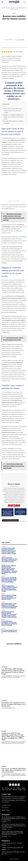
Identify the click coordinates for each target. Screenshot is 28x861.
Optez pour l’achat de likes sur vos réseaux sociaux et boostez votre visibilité (13, 110)
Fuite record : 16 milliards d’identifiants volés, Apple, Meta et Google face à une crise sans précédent (9, 580)
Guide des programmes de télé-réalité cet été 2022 (13, 852)
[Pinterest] (13, 43)
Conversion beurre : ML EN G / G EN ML (11, 843)
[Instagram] (13, 785)
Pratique (3, 845)
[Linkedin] (12, 505)
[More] (20, 43)
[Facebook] (7, 43)
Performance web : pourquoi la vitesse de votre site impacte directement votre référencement (9, 559)
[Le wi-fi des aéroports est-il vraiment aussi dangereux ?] (23, 631)
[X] (10, 43)
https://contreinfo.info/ (14, 486)
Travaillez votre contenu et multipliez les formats (13, 122)
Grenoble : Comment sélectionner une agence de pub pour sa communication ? (7, 513)
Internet (8, 7)
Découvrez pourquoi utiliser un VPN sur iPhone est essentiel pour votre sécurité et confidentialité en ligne (9, 588)
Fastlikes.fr (20, 224)
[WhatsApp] (17, 43)
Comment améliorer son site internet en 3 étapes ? (20, 512)
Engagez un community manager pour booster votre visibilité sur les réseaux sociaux (14, 117)
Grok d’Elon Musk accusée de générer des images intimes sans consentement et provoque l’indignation (9, 606)
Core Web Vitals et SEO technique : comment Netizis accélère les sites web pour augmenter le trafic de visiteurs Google (8, 550)
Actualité (3, 546)
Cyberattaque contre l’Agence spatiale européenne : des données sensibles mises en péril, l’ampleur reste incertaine (9, 614)
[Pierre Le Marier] (14, 478)
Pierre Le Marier (9, 39)
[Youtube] (19, 785)
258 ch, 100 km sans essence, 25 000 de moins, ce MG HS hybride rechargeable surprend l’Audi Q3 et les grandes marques (13, 818)
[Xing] (19, 505)
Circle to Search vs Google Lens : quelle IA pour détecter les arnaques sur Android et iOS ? (8, 597)
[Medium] (14, 505)
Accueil (3, 7)
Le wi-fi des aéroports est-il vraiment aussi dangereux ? (9, 631)
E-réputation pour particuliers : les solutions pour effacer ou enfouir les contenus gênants (9, 623)
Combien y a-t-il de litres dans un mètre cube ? (12, 847)
